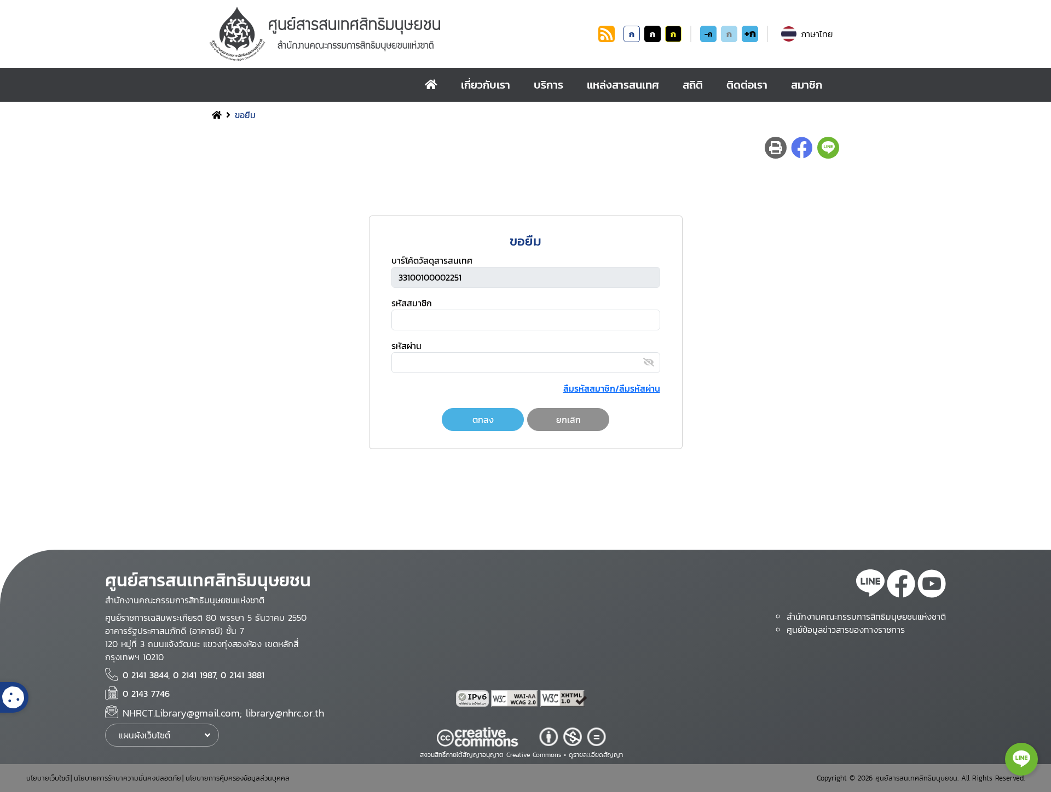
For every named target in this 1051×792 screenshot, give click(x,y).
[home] (431, 85)
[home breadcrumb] (217, 114)
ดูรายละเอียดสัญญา (596, 755)
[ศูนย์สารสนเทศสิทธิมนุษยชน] (401, 34)
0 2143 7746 (146, 693)
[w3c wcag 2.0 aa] (515, 698)
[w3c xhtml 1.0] (563, 698)
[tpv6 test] (473, 698)
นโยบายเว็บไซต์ (48, 778)
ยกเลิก (568, 419)
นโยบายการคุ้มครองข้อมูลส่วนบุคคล (238, 778)
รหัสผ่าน (406, 345)
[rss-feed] (870, 585)
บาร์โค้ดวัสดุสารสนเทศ (431, 260)
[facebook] (901, 585)
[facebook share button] (802, 148)
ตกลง (483, 419)
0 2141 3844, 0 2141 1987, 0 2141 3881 (193, 675)
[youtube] (931, 585)
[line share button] (828, 148)
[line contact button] (1021, 759)
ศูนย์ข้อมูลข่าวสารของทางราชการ (846, 629)
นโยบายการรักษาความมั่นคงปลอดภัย (127, 778)
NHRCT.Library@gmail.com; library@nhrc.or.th (223, 713)
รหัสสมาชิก (411, 303)
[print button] (776, 148)
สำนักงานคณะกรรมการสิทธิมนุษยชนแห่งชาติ (866, 616)
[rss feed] (606, 38)
